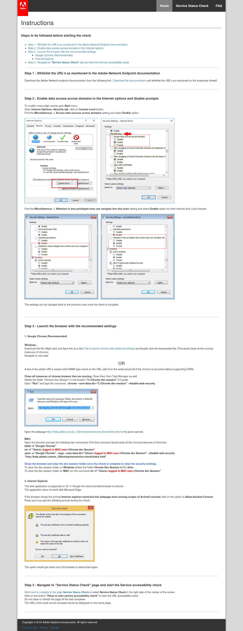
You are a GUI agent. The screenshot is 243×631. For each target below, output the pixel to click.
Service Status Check (192, 5)
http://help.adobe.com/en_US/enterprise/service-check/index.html (83, 431)
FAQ (219, 5)
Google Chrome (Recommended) (54, 55)
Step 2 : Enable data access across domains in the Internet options (65, 48)
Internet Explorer (44, 58)
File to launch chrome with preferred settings (109, 348)
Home (164, 5)
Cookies (54, 627)
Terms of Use (29, 627)
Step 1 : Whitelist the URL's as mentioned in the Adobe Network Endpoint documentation (78, 44)
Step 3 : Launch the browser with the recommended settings (62, 51)
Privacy (43, 627)
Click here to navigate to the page (57, 592)
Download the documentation (129, 80)
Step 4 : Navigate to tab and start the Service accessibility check (78, 62)
